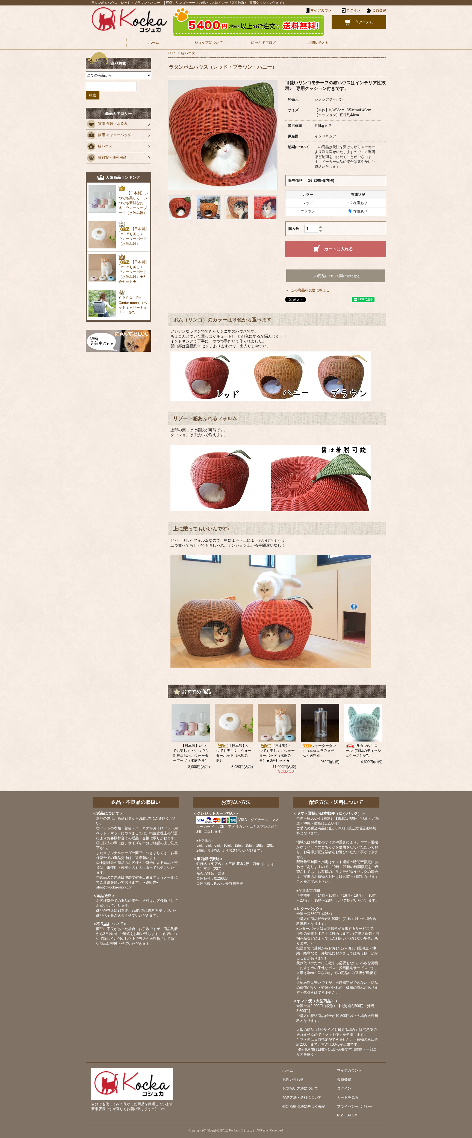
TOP (171, 53)
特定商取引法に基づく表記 (303, 1106)
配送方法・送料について (301, 1097)
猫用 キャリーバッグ (114, 135)
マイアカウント (349, 1070)
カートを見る (347, 1097)
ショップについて (208, 42)
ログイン (353, 10)
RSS (340, 1115)
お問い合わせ (318, 42)
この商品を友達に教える (310, 290)
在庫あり (359, 203)
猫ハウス (188, 53)
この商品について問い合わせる (336, 276)
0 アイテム (364, 22)
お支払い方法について (300, 1088)
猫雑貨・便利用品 (112, 157)
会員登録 (379, 10)
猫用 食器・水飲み (113, 124)
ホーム (153, 42)
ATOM (352, 1115)
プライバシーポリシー (355, 1106)
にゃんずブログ (263, 42)
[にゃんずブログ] (118, 341)
